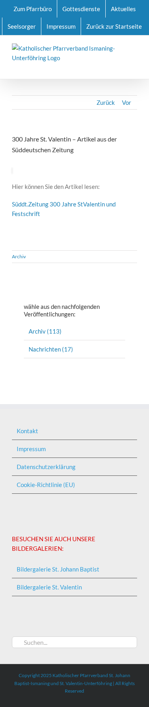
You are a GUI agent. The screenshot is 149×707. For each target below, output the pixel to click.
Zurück (106, 102)
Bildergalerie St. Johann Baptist (58, 569)
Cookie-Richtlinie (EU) (46, 484)
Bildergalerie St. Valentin (49, 587)
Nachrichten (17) (51, 349)
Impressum (31, 448)
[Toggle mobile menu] (134, 67)
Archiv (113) (45, 331)
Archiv (19, 256)
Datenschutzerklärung (46, 466)
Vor (126, 102)
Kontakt (27, 430)
